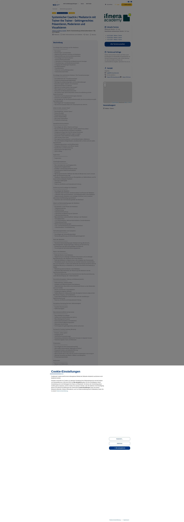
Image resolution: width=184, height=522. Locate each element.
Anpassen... (119, 439)
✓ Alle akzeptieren (119, 448)
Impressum (126, 520)
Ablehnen (119, 443)
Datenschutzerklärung (62, 391)
